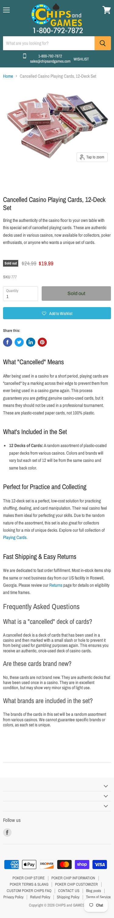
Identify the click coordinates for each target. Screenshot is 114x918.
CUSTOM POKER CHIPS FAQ (29, 890)
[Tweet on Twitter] (19, 342)
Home (8, 76)
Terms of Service (98, 897)
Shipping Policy (68, 897)
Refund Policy (40, 897)
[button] (57, 313)
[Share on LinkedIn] (30, 342)
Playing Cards (14, 537)
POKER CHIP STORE (28, 878)
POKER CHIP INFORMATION (73, 878)
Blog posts (93, 890)
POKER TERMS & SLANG (29, 884)
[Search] (103, 43)
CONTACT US (68, 890)
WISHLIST (81, 59)
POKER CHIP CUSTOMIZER (76, 884)
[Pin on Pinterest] (42, 342)
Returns (55, 585)
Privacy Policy (13, 897)
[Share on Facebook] (7, 342)
